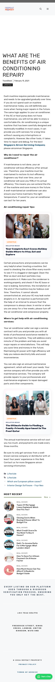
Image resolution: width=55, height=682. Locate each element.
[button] (40, 9)
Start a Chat (46, 677)
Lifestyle (8, 85)
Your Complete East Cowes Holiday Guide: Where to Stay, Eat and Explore (26, 252)
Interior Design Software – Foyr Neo (25, 485)
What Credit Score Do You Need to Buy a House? (27, 532)
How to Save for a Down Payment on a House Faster (28, 558)
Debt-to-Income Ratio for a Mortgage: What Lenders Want (27, 545)
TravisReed (7, 81)
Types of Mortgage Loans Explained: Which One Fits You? (27, 507)
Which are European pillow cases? (24, 481)
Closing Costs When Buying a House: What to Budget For (28, 520)
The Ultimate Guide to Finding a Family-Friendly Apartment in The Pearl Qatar (26, 428)
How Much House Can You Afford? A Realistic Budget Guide (28, 571)
